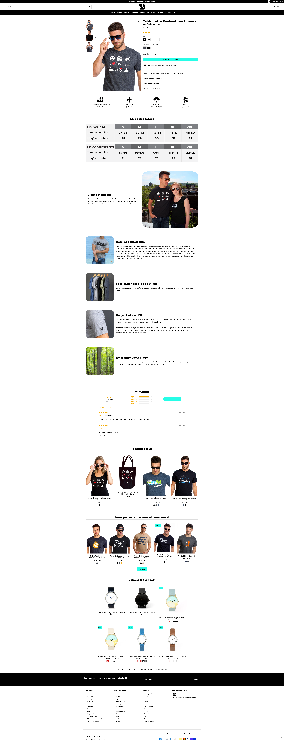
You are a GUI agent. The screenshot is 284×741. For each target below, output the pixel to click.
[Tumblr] (91, 737)
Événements (90, 706)
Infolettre (118, 718)
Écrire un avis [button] (172, 399)
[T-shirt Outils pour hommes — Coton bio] (119, 538)
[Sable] (143, 563)
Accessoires (147, 699)
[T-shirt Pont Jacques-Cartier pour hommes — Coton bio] (184, 475)
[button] (147, 32)
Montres (146, 718)
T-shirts (146, 696)
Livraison (180, 73)
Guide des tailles (154, 73)
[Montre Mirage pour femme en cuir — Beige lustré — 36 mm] (111, 640)
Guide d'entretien (166, 73)
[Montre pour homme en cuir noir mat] (142, 598)
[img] (103, 412)
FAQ (174, 73)
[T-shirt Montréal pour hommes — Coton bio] (156, 475)
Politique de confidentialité (94, 721)
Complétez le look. (142, 579)
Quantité (146, 54)
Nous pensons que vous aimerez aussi (142, 517)
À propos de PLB (91, 694)
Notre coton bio (91, 696)
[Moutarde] (121, 563)
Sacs (145, 716)
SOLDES (160, 13)
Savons (146, 701)
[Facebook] (87, 737)
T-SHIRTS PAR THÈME (148, 13)
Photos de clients (120, 714)
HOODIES (135, 13)
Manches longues (149, 706)
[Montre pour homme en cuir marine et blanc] (111, 598)
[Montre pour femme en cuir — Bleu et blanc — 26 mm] (142, 640)
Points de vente (120, 709)
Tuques (146, 711)
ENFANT (127, 13)
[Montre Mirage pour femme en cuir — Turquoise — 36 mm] (172, 600)
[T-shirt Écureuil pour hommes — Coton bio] (164, 537)
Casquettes (147, 709)
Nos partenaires (91, 714)
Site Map (104, 739)
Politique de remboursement (94, 718)
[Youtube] (94, 737)
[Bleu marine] (186, 561)
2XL (163, 40)
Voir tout (142, 569)
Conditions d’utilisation (93, 716)
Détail (145, 73)
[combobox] (45, 7)
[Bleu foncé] (158, 505)
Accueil (118, 669)
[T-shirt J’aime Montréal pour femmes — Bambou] (99, 475)
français (170, 734)
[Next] (138, 37)
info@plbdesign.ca (189, 697)
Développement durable (93, 699)
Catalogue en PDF (120, 711)
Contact (118, 721)
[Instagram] (97, 737)
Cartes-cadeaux (120, 706)
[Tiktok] (99, 737)
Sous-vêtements (148, 714)
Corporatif (89, 709)
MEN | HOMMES (126, 669)
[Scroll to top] (281, 737)
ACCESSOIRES (170, 13)
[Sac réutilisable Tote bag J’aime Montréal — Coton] (127, 472)
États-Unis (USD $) (277, 1)
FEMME (119, 13)
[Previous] (95, 37)
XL (157, 40)
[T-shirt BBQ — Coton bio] (187, 538)
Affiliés (88, 711)
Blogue (89, 704)
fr (269, 1)
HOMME (112, 13)
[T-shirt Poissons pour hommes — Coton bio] (142, 538)
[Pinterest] (89, 737)
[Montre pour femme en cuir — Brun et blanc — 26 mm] (172, 640)
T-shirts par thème (149, 694)
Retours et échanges (121, 701)
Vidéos (117, 716)
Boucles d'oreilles (149, 721)
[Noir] (99, 505)
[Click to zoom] (138, 22)
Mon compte (119, 704)
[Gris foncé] (156, 505)
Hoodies (146, 704)
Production (90, 701)
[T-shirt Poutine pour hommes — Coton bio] (97, 538)
